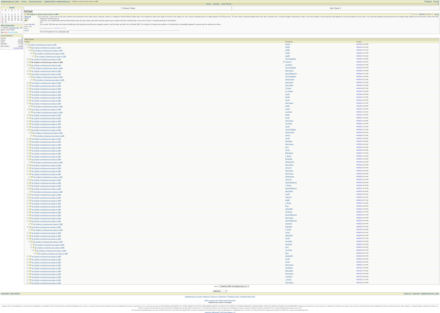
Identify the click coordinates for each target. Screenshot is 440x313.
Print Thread (28, 11)
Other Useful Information (227, 300)
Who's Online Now (7, 25)
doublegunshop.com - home (10, 1)
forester (415, 14)
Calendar (216, 4)
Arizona (27, 30)
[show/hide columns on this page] (438, 4)
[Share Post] (432, 14)
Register (429, 1)
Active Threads (226, 4)
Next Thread (335, 8)
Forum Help (416, 293)
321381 (437, 14)
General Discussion (35, 1)
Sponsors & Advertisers (219, 297)
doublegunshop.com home (193, 297)
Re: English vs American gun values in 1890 (42, 14)
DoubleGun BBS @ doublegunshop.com (57, 1)
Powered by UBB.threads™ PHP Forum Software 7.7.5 (220, 312)
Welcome (207, 297)
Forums (23, 1)
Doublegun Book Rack (247, 297)
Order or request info (211, 300)
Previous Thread (128, 8)
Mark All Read (15, 293)
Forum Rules (5, 293)
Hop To (216, 286)
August (11, 7)
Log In (437, 1)
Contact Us (407, 293)
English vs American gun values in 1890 (43, 45)
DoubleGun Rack (233, 297)
